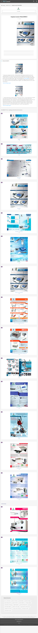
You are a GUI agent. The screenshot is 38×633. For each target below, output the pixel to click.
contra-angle (26, 78)
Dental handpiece (21, 602)
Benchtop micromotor (25, 608)
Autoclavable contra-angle (8, 604)
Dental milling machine (8, 602)
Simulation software (28, 602)
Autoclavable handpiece (8, 606)
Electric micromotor (15, 600)
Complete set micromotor (8, 608)
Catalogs (18, 11)
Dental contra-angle (28, 600)
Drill (5, 600)
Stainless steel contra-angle (17, 608)
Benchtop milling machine (23, 604)
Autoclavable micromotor (8, 610)
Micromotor (8, 600)
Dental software (21, 600)
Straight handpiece (16, 604)
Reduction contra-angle (16, 606)
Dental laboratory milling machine (25, 606)
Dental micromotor (15, 602)
